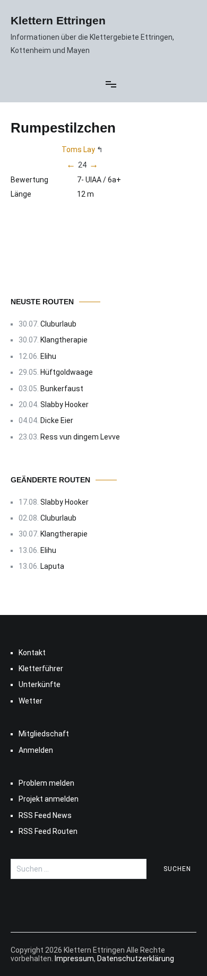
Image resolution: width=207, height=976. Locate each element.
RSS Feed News (45, 815)
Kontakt (32, 652)
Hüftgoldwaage (66, 372)
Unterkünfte (40, 684)
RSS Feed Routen (48, 831)
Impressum (74, 958)
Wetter (30, 701)
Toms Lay (78, 149)
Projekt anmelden (49, 799)
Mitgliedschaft (44, 733)
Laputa (52, 566)
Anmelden (36, 750)
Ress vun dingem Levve (80, 437)
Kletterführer (41, 668)
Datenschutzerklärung (135, 958)
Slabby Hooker (64, 404)
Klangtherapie (64, 340)
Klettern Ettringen (58, 20)
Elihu (48, 356)
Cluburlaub (58, 324)
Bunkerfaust (61, 388)
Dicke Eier (56, 420)
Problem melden (46, 783)
